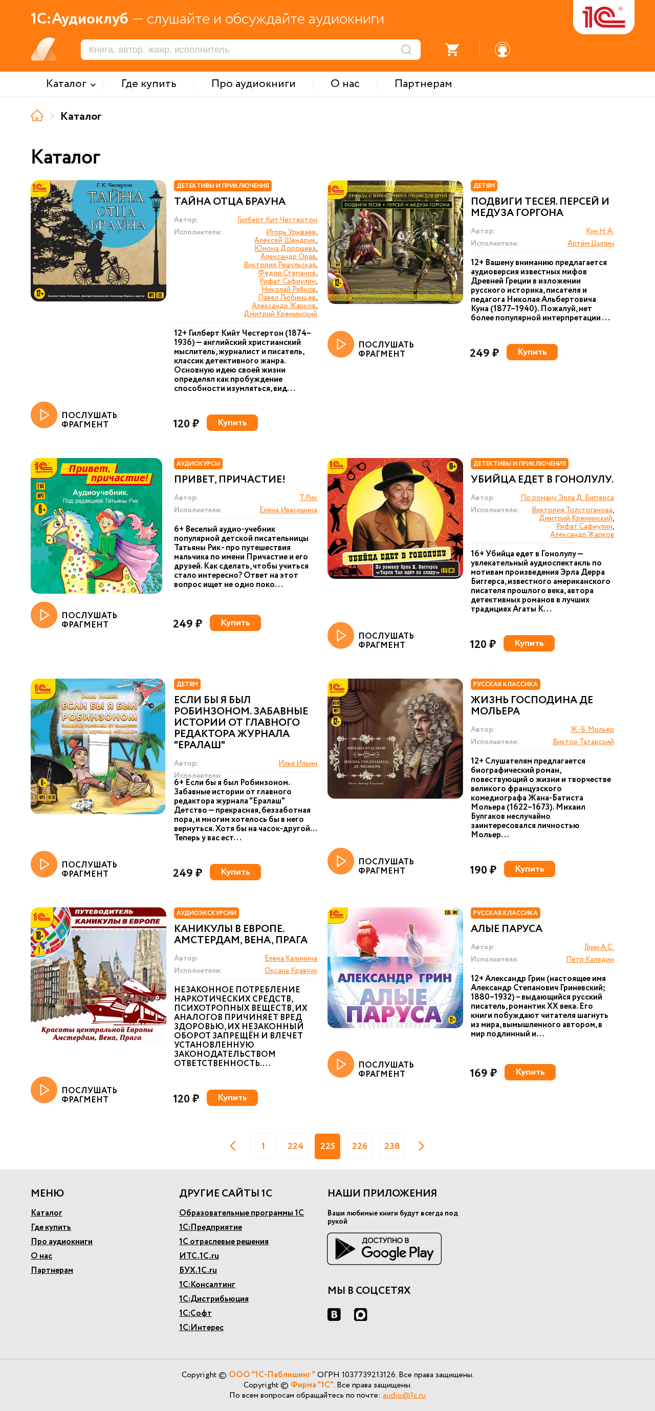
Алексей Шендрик (285, 240)
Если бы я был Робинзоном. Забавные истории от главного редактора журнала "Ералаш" (241, 723)
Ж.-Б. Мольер (592, 730)
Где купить (51, 1227)
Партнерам (52, 1270)
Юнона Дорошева (285, 249)
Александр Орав (288, 257)
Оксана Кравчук (291, 971)
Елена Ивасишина (288, 510)
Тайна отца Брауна (230, 202)
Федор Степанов (287, 273)
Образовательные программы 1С (241, 1213)
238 (392, 1146)
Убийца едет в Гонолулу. (542, 480)
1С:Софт (195, 1313)
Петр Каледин (590, 960)
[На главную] (37, 115)
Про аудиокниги (62, 1242)
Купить (232, 422)
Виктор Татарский (583, 742)
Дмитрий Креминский (280, 314)
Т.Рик (308, 498)
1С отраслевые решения (224, 1242)
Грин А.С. (599, 947)
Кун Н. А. (600, 231)
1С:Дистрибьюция (214, 1299)
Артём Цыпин (590, 244)
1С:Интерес (201, 1328)
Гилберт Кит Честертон (277, 220)
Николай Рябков (288, 290)
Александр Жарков (284, 306)
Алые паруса (506, 929)
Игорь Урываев (291, 232)
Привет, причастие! (230, 480)
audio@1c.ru (404, 1395)
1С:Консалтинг (207, 1285)
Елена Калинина (291, 958)
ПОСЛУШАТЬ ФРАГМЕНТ (89, 420)
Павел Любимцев (287, 298)
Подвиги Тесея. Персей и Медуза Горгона (540, 208)
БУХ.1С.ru (198, 1270)
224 (295, 1146)
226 (359, 1146)
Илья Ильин (297, 763)
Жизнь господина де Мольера (532, 706)
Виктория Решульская (280, 265)
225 (327, 1146)
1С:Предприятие (210, 1227)
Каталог (46, 1213)
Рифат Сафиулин (287, 281)
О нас (41, 1256)
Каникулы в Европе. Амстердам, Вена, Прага (241, 935)
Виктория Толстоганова (572, 510)
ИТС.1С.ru (199, 1256)
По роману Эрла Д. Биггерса (567, 498)
